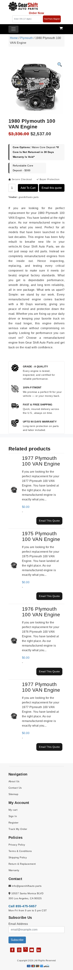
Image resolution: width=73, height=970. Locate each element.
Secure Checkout (21, 179)
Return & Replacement (22, 863)
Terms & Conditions (20, 851)
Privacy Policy (17, 844)
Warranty (14, 870)
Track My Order (18, 829)
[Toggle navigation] (13, 29)
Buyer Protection (49, 179)
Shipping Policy (18, 857)
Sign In (13, 816)
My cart (13, 809)
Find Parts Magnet (52, 19)
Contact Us (15, 787)
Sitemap (13, 794)
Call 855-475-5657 (22, 906)
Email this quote (52, 187)
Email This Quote (49, 520)
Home (14, 37)
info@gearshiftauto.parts (26, 885)
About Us (14, 781)
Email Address (18, 923)
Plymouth (26, 37)
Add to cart (28, 187)
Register (14, 822)
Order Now (36, 13)
